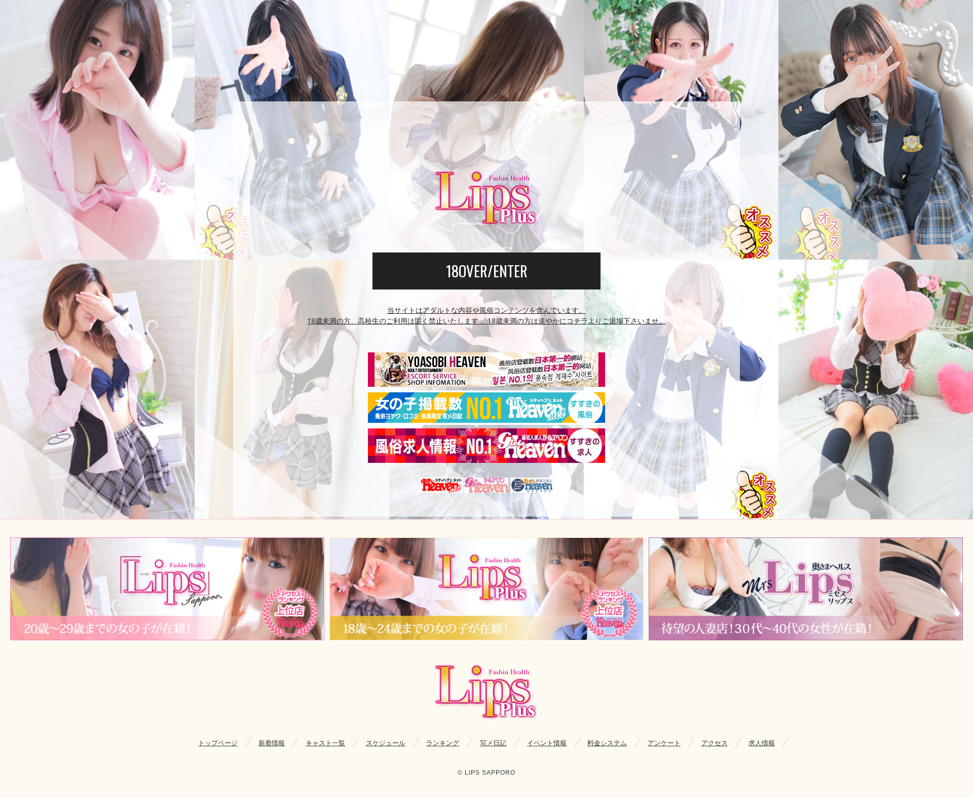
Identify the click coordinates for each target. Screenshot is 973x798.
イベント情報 (547, 742)
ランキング (442, 742)
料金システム (607, 742)
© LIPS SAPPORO (486, 772)
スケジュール (385, 742)
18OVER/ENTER (487, 270)
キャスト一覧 (325, 742)
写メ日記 (493, 742)
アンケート (664, 742)
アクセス (714, 742)
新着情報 (271, 742)
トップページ (218, 742)
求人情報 (762, 742)
